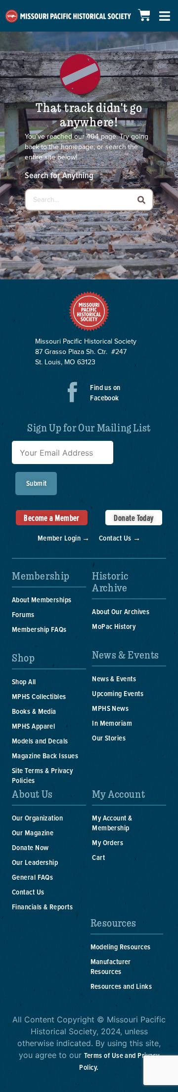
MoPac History (113, 626)
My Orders (107, 842)
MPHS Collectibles (39, 696)
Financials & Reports (42, 906)
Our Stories (109, 738)
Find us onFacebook (105, 392)
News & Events (114, 678)
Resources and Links (121, 986)
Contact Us (28, 892)
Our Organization (37, 818)
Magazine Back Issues (45, 755)
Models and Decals (40, 741)
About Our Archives (120, 611)
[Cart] (144, 15)
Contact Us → (119, 538)
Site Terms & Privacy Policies (42, 775)
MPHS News (110, 708)
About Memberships (42, 599)
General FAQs (32, 877)
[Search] (141, 200)
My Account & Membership (112, 823)
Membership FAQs (39, 629)
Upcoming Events (117, 693)
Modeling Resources (120, 946)
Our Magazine (32, 832)
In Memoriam (112, 723)
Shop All (24, 681)
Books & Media (34, 711)
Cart (98, 857)
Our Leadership (35, 862)
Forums (23, 614)
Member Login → (64, 538)
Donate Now (30, 847)
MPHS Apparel (33, 726)
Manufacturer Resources (110, 966)
